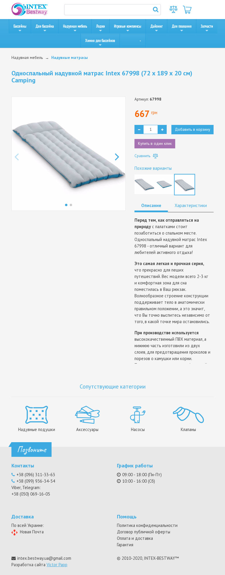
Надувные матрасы (69, 57)
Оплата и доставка (135, 538)
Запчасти (207, 26)
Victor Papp (57, 564)
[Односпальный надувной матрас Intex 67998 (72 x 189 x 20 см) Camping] (185, 184)
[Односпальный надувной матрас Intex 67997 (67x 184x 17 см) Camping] (144, 183)
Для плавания (182, 26)
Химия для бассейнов (100, 40)
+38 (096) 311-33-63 (35, 474)
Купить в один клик (155, 143)
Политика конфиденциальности (147, 525)
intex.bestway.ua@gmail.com (44, 558)
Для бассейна (44, 26)
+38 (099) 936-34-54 (35, 481)
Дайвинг (156, 26)
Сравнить (142, 155)
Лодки (100, 26)
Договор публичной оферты (143, 532)
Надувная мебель (75, 26)
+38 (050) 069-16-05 (30, 494)
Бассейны (19, 26)
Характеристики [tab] (191, 205)
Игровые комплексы (127, 26)
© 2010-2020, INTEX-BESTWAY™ (148, 558)
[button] (119, 153)
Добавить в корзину (192, 129)
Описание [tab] (151, 205)
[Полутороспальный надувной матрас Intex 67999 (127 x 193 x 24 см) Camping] (164, 183)
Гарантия (125, 544)
